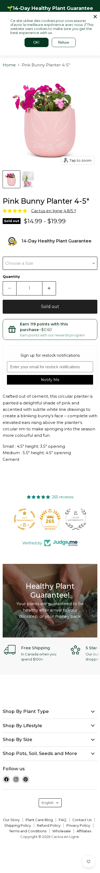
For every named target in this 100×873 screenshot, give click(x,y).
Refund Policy (49, 825)
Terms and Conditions (27, 831)
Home (9, 65)
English (48, 802)
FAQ (62, 820)
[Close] (95, 16)
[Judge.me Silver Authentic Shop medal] (50, 519)
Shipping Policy (17, 825)
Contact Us (81, 820)
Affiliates (84, 831)
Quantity (11, 277)
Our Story (11, 820)
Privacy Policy (78, 825)
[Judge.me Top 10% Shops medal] (75, 519)
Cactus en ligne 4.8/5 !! (53, 210)
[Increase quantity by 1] (49, 288)
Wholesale (61, 831)
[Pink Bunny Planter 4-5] (11, 179)
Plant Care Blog (39, 820)
